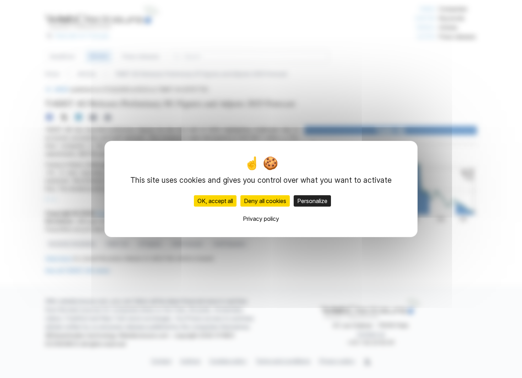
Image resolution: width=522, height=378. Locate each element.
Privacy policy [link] (261, 218)
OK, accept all (215, 200)
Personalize (312, 200)
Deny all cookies (265, 200)
